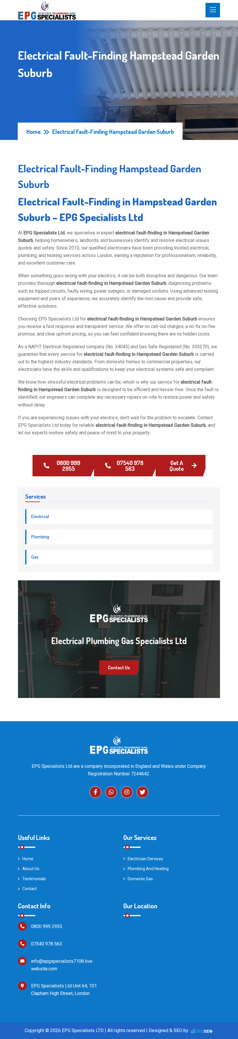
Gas (35, 557)
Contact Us (119, 667)
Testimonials (34, 878)
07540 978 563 (130, 465)
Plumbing (40, 537)
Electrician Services (145, 858)
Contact (29, 888)
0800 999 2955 (68, 465)
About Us (30, 868)
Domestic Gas (140, 878)
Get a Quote (177, 465)
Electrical (40, 516)
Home (33, 131)
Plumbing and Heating (148, 868)
